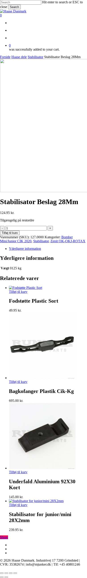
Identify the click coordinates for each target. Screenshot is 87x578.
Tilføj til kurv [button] (18, 292)
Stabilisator (35, 57)
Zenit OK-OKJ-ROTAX (67, 241)
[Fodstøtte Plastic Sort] (25, 288)
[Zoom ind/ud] (2, 573)
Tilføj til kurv (10, 233)
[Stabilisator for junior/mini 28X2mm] (36, 501)
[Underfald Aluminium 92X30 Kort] (42, 468)
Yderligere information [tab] (25, 249)
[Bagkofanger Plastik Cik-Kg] (42, 378)
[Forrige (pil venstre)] (2, 577)
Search (14, 7)
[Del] (10, 573)
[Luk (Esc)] (15, 573)
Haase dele (19, 57)
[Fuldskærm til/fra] (6, 573)
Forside (5, 57)
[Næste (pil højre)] (6, 577)
